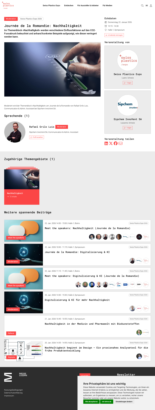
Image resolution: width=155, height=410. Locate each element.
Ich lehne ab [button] (106, 401)
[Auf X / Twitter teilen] (111, 143)
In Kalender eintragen (115, 35)
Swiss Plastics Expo (51, 5)
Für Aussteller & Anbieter (88, 5)
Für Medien (107, 5)
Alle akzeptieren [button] (91, 401)
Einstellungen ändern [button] (124, 401)
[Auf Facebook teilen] (116, 143)
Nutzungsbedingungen (13, 390)
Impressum (9, 396)
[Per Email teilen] (120, 143)
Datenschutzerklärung (13, 393)
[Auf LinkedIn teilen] (106, 143)
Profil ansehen (38, 137)
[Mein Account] (151, 5)
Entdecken (68, 5)
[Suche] (142, 5)
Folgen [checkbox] (129, 83)
